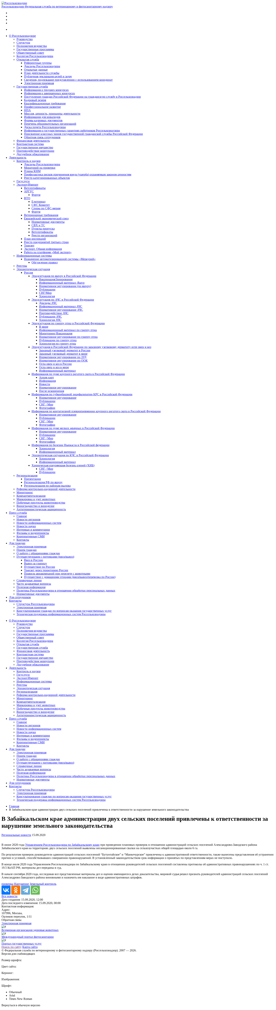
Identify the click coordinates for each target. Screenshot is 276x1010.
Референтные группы (38, 62)
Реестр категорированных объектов (47, 177)
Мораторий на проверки (39, 167)
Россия (28, 272)
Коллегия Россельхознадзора (35, 56)
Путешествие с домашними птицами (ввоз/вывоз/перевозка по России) (69, 577)
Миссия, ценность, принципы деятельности (52, 113)
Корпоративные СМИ (31, 536)
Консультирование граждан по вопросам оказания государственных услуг (64, 610)
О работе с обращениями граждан (38, 553)
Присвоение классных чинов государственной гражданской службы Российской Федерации (83, 133)
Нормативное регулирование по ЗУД (62, 357)
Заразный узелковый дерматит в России (64, 350)
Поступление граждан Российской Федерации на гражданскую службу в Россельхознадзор (82, 96)
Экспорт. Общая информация (43, 248)
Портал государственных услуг (22, 943)
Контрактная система (30, 144)
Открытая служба (28, 59)
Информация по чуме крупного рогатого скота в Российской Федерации (78, 374)
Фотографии (47, 407)
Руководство (25, 39)
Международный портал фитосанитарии (28, 936)
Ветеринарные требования (41, 215)
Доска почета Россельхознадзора (45, 127)
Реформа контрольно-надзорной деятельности (46, 489)
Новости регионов (28, 519)
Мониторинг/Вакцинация (55, 333)
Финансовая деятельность (33, 140)
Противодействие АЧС (54, 313)
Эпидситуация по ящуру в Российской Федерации (64, 276)
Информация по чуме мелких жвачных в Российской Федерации (73, 428)
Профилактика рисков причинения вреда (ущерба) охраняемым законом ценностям (77, 174)
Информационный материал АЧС (60, 306)
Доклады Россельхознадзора (42, 66)
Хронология (47, 296)
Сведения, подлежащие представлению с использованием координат (68, 79)
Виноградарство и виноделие (35, 506)
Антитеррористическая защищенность (41, 509)
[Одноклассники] (15, 890)
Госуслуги (23, 181)
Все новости (9, 896)
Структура (23, 42)
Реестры (22, 265)
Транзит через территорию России (46, 570)
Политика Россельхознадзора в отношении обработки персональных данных (66, 590)
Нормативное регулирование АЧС (61, 309)
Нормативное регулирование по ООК (63, 360)
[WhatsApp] (35, 890)
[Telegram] (25, 890)
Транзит (29, 245)
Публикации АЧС (50, 316)
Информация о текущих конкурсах (46, 90)
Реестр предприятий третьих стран (46, 242)
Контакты (23, 539)
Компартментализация (31, 495)
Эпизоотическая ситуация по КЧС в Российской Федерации (70, 455)
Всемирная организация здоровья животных (30, 930)
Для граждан (17, 543)
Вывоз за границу (35, 563)
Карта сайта (30, 947)
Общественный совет (30, 52)
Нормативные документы (48, 221)
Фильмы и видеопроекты (33, 533)
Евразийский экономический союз (46, 218)
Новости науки (26, 526)
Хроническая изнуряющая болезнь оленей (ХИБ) (63, 465)
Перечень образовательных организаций (50, 123)
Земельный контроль (43, 883)
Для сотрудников (20, 597)
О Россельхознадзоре (22, 35)
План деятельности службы (41, 73)
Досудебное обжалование (33, 154)
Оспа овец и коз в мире (54, 367)
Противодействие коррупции (35, 150)
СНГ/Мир (45, 292)
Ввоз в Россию (33, 560)
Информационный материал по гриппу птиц (68, 330)
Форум (36, 194)
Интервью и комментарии (33, 529)
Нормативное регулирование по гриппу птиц (68, 336)
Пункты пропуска (43, 228)
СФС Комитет (41, 205)
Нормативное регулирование (57, 387)
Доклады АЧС (48, 303)
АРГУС (29, 191)
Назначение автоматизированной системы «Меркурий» (60, 259)
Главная (14, 806)
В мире (43, 326)
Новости (44, 384)
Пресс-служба (18, 512)
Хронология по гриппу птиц (57, 343)
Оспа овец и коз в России (55, 363)
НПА (27, 110)
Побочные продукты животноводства (41, 502)
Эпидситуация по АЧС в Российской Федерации (63, 299)
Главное (22, 516)
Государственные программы (35, 49)
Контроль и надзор (29, 161)
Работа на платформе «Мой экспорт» (48, 252)
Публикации (47, 289)
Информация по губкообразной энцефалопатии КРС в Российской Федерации (82, 394)
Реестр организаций (44, 235)
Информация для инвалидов (42, 117)
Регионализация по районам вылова (47, 485)
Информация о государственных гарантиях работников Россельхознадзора (72, 130)
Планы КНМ (32, 171)
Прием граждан (27, 550)
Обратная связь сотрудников (42, 137)
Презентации (32, 478)
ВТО (27, 198)
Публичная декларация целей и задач (48, 76)
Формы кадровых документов (43, 120)
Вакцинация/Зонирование (56, 279)
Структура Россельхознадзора (36, 604)
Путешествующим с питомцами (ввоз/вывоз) (45, 556)
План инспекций (35, 238)
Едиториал (38, 201)
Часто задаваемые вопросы (34, 583)
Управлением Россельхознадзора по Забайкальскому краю (62, 844)
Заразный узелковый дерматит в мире (63, 353)
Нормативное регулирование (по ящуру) (65, 286)
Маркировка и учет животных (36, 499)
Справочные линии (29, 580)
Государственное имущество (35, 147)
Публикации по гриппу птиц (58, 340)
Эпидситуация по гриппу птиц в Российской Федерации (68, 323)
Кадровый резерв (35, 100)
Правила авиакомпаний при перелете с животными (57, 573)
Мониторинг (25, 492)
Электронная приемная (39, 83)
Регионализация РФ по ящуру (43, 482)
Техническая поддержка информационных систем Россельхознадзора (61, 614)
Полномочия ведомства (32, 46)
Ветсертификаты (35, 188)
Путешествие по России (39, 566)
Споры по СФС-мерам (46, 208)
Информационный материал (57, 370)
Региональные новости (16, 835)
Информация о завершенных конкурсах (49, 93)
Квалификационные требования (45, 103)
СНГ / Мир (46, 404)
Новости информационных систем (39, 522)
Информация (47, 380)
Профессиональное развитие (42, 106)
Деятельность (17, 157)
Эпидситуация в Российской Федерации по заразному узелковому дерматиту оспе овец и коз (91, 347)
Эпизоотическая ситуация (33, 269)
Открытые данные (36, 69)
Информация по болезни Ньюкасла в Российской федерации (70, 445)
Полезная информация (31, 587)
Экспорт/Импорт (27, 184)
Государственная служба (32, 86)
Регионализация (27, 475)
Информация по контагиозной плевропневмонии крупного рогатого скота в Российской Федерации (96, 411)
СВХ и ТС (38, 225)
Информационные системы (34, 255)
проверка (7, 883)
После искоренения (51, 391)
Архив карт (46, 377)
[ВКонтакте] (6, 890)
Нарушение (21, 883)
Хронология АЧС (50, 320)
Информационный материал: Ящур (61, 282)
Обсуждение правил (45, 262)
